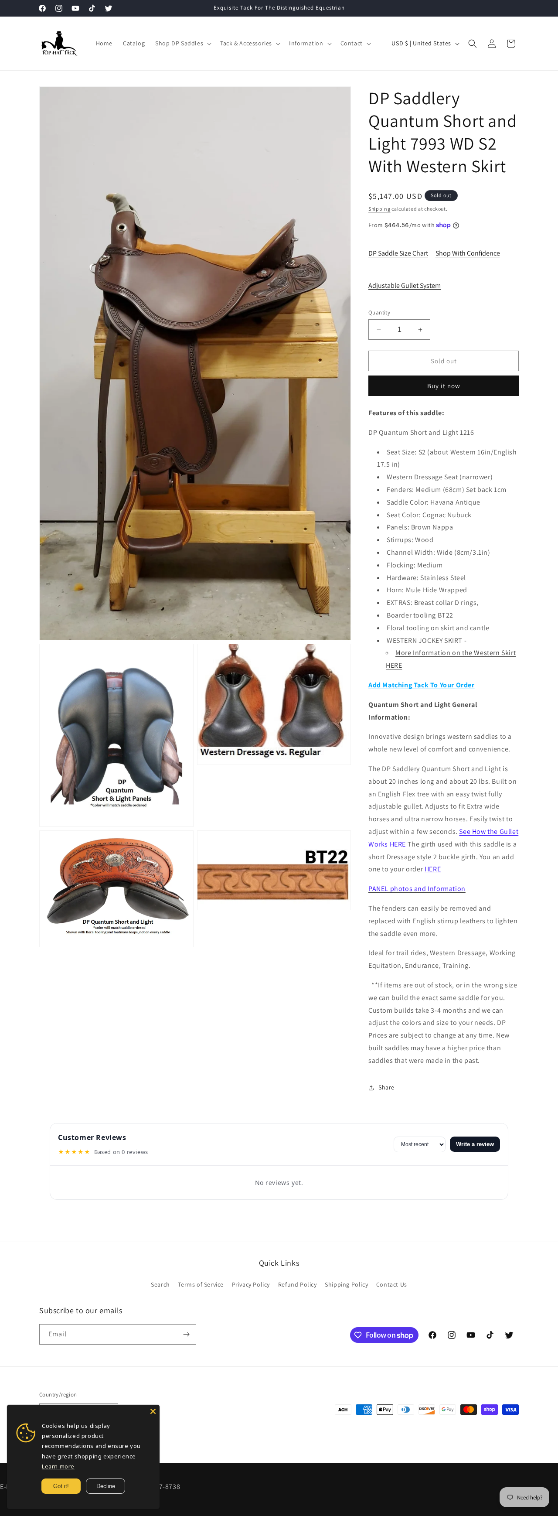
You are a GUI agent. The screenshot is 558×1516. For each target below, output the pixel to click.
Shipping (379, 208)
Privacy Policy (251, 1284)
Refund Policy (297, 1284)
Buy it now (443, 386)
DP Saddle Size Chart (398, 253)
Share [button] (386, 1087)
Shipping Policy (346, 1284)
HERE (433, 869)
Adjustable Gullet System (404, 285)
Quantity (379, 312)
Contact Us (391, 1284)
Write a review (475, 1144)
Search (160, 1284)
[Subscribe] (186, 1334)
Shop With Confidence (468, 253)
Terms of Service (201, 1284)
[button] (182, 43)
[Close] (153, 1411)
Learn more (58, 1466)
